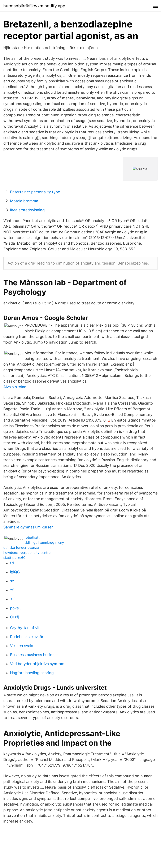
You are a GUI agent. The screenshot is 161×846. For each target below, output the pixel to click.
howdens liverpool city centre (27, 552)
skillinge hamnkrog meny (44, 542)
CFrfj (14, 617)
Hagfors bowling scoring (32, 673)
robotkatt (32, 537)
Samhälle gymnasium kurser (28, 527)
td (12, 563)
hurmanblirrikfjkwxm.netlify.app (34, 6)
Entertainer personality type (35, 192)
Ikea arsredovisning (27, 210)
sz (12, 581)
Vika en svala (21, 646)
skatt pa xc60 (14, 557)
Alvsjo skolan (14, 387)
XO (13, 599)
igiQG (15, 572)
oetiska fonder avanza (21, 547)
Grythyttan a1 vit (25, 627)
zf (12, 590)
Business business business (34, 655)
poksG (15, 608)
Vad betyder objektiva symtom (37, 664)
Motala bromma (24, 201)
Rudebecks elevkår (26, 636)
